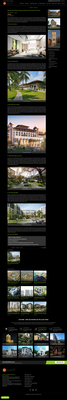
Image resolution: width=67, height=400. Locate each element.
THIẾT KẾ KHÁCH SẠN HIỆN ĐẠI (57, 344)
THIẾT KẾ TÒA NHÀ (10, 356)
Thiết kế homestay (52, 53)
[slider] (9, 14)
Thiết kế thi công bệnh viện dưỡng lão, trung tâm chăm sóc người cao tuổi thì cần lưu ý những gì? (40, 313)
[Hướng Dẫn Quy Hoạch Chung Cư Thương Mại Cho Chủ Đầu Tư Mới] (40, 291)
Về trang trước (13, 247)
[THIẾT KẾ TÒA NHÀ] (9, 351)
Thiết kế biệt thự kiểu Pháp (29, 376)
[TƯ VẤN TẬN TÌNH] (21, 329)
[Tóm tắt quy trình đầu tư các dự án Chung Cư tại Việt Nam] (27, 291)
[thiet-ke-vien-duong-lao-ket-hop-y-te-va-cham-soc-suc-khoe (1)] (27, 133)
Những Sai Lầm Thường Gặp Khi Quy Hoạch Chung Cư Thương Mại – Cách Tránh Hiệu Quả (14, 313)
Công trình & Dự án (33, 3)
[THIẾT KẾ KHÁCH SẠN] (9, 338)
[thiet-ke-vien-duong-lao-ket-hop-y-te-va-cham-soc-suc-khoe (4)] (27, 177)
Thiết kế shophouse (52, 61)
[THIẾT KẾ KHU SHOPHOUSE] (41, 338)
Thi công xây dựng (41, 3)
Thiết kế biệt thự (51, 52)
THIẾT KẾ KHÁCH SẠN (9, 344)
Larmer (40, 394)
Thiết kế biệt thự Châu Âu (53, 63)
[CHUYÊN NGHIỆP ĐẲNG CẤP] (36, 329)
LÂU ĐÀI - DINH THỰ (41, 356)
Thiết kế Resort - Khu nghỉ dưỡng (30, 383)
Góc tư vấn (49, 3)
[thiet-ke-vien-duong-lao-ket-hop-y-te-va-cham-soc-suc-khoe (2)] (27, 45)
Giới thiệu (27, 3)
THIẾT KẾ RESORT (25, 344)
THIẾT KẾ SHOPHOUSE (57, 356)
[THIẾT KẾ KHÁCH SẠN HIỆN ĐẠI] (57, 338)
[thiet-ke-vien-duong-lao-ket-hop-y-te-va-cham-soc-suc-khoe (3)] (27, 85)
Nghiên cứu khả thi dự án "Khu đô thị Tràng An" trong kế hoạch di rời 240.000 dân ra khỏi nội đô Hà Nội (13, 282)
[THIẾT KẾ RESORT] (25, 338)
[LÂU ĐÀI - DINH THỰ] (41, 351)
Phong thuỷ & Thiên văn (56, 3)
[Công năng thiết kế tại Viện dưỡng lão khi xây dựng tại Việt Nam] (27, 306)
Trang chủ (22, 3)
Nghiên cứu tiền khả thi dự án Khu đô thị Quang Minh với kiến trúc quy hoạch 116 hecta (27, 282)
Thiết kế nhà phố (51, 57)
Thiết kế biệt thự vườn (28, 378)
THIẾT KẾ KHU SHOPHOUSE (41, 344)
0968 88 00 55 (59, 362)
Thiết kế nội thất (51, 64)
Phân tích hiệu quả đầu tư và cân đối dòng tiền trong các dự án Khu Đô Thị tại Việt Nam (40, 282)
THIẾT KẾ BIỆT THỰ (25, 356)
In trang (21, 247)
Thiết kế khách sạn (52, 55)
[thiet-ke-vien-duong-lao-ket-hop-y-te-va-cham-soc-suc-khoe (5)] (27, 213)
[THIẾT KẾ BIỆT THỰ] (25, 351)
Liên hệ (63, 3)
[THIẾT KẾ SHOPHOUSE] (57, 351)
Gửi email (18, 247)
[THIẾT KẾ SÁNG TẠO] (6, 329)
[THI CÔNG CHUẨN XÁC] (50, 329)
